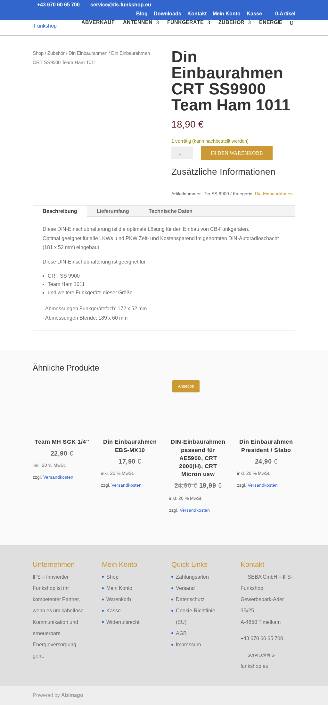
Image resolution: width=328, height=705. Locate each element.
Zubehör (231, 22)
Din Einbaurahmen (88, 53)
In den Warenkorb (237, 153)
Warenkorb (118, 599)
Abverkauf (98, 22)
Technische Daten (171, 211)
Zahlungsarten (192, 577)
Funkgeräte (185, 22)
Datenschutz (190, 599)
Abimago (72, 695)
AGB (181, 633)
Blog (142, 13)
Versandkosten (58, 477)
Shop (38, 53)
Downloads (167, 13)
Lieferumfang (113, 211)
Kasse (254, 13)
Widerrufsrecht (122, 622)
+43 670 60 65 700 (262, 638)
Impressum (188, 644)
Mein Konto (227, 13)
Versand (185, 588)
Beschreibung (60, 211)
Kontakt (197, 13)
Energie (271, 22)
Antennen (137, 22)
